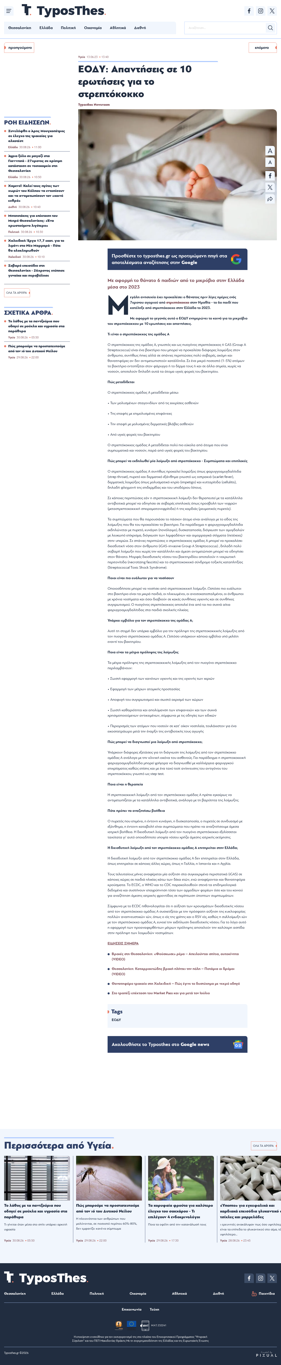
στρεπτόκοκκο (177, 302)
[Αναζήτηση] (270, 28)
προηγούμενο (20, 47)
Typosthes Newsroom (94, 104)
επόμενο (262, 47)
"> (169, 259)
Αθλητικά (118, 28)
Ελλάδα (46, 28)
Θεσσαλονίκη (19, 28)
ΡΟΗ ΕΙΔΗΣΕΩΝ (26, 123)
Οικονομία (93, 28)
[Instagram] (260, 11)
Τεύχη (154, 1309)
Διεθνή (140, 28)
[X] (272, 11)
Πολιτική (68, 28)
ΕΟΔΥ (116, 1019)
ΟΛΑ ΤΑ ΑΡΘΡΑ (16, 293)
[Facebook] (249, 11)
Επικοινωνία (132, 1309)
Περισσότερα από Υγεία (57, 1145)
